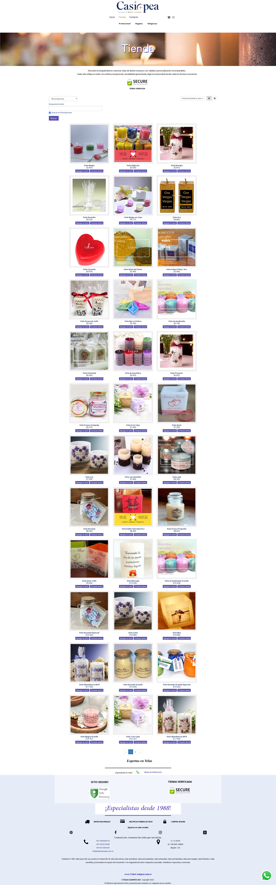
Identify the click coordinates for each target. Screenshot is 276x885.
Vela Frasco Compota (89, 425)
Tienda (122, 17)
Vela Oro (177, 217)
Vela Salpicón (133, 165)
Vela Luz (89, 477)
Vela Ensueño (89, 217)
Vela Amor (177, 425)
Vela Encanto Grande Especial (176, 685)
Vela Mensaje (133, 581)
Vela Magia (89, 165)
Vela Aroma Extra (133, 373)
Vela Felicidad (89, 373)
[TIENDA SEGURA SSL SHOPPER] (137, 82)
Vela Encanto (89, 529)
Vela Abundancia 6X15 (177, 737)
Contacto (133, 17)
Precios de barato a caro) (192, 98)
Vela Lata (176, 477)
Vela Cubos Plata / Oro (176, 269)
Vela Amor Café (89, 581)
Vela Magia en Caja (133, 217)
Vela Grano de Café (89, 321)
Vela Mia (177, 633)
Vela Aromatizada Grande (177, 581)
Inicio (112, 17)
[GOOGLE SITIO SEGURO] (100, 793)
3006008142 (105, 841)
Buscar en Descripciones (62, 113)
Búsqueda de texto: (56, 104)
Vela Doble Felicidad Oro (133, 529)
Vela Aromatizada (176, 321)
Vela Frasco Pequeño (176, 529)
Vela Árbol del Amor (133, 269)
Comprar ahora (97, 171)
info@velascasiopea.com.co (102, 851)
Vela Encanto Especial (89, 633)
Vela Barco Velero (133, 321)
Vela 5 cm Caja (133, 425)
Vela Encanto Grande (133, 685)
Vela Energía (177, 165)
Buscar (54, 118)
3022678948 (105, 844)
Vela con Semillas (133, 477)
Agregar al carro (82, 171)
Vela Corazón (89, 269)
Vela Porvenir (176, 373)
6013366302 (105, 848)
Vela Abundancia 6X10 (89, 685)
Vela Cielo (133, 633)
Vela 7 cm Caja (133, 737)
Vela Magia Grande (89, 737)
